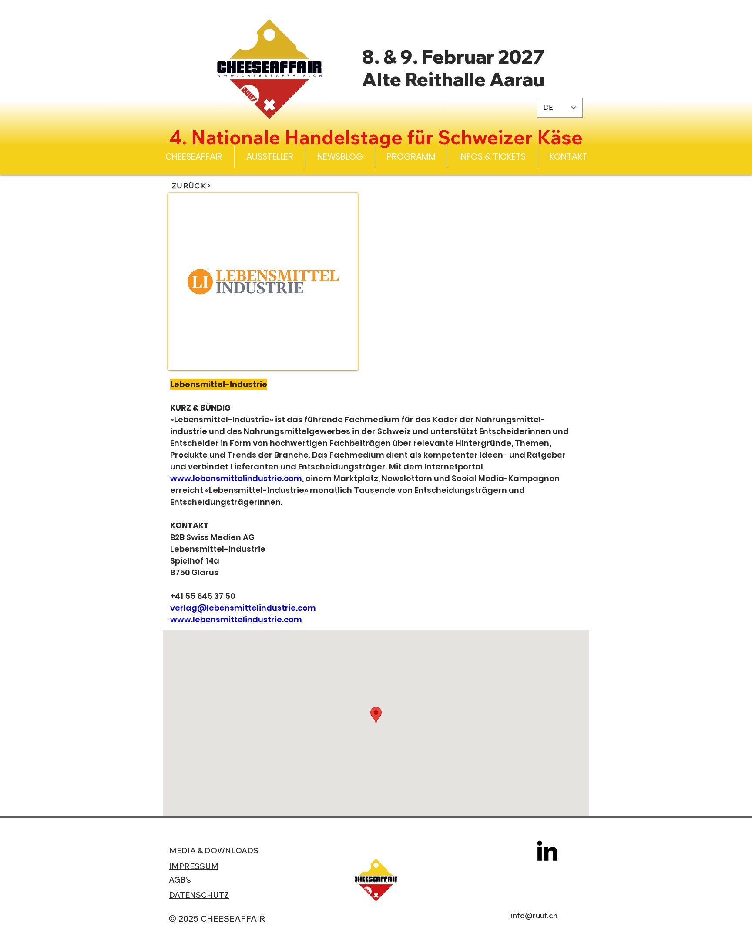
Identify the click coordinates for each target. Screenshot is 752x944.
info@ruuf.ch (534, 915)
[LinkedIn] (547, 850)
